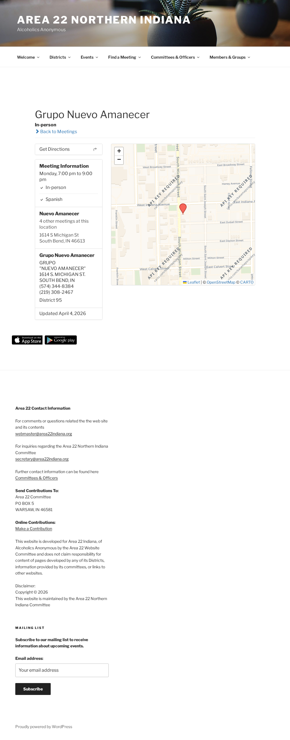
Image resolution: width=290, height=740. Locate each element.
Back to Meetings (58, 131)
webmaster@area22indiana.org (43, 433)
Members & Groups (228, 57)
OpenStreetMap (221, 282)
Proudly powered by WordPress (43, 726)
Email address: (29, 658)
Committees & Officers (173, 57)
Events (87, 57)
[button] (181, 205)
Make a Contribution (33, 528)
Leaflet (193, 282)
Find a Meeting (122, 57)
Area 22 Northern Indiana (104, 20)
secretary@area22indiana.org (42, 458)
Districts (58, 57)
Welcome (26, 57)
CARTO (246, 282)
